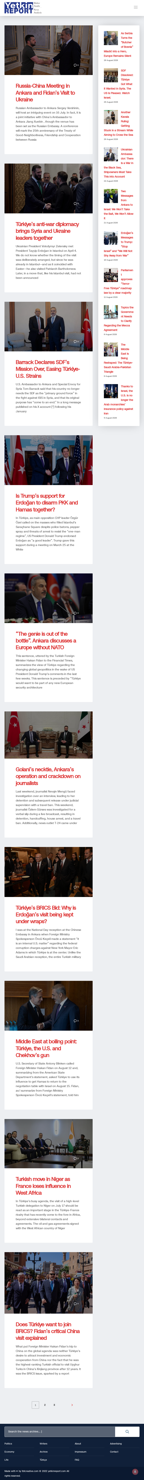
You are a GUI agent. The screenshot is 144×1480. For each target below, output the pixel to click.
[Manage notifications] (135, 1472)
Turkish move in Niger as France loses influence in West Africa (43, 1185)
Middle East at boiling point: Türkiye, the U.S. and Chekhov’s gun (46, 1048)
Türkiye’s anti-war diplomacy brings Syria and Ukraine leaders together (47, 231)
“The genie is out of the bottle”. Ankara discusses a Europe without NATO (46, 640)
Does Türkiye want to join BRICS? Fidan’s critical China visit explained (48, 1331)
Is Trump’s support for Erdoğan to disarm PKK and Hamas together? (47, 502)
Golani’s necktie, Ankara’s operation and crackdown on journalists (48, 776)
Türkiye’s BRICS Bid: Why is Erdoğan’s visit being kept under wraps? (46, 914)
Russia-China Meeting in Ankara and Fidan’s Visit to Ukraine (45, 92)
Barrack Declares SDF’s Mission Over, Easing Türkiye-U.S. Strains (48, 369)
